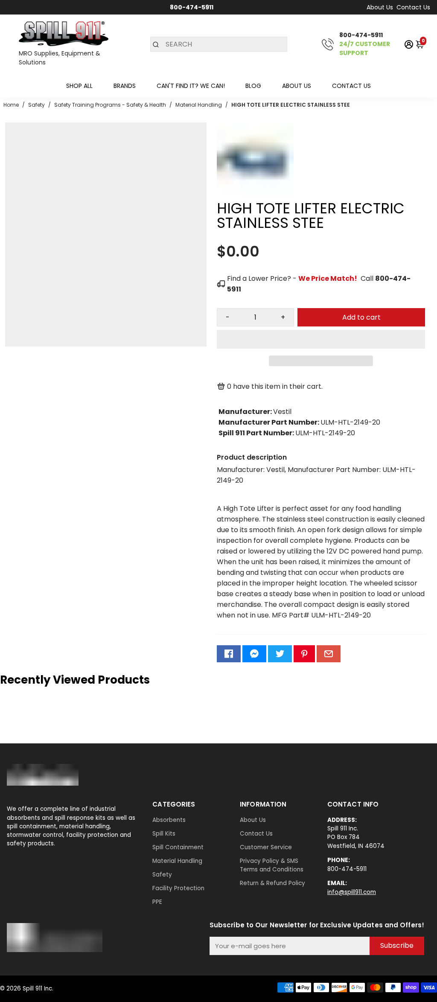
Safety (162, 875)
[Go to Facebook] (229, 653)
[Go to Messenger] (254, 653)
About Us (380, 7)
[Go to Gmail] (329, 653)
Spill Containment (178, 847)
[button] (321, 339)
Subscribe (397, 945)
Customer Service (266, 847)
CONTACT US (351, 86)
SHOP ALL (79, 86)
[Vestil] (255, 197)
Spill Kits (163, 834)
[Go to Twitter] (280, 653)
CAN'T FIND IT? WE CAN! (191, 86)
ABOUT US (296, 86)
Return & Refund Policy (272, 883)
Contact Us (413, 7)
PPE (157, 902)
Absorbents (169, 820)
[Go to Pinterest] (304, 653)
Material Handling (177, 861)
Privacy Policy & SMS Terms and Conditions (271, 865)
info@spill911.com (351, 892)
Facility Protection (178, 888)
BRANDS (125, 86)
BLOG (253, 86)
